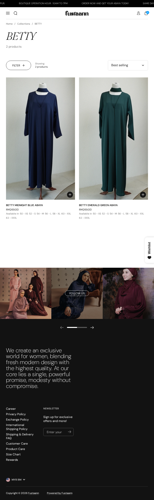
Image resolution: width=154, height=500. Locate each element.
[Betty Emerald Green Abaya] (113, 138)
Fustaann (33, 493)
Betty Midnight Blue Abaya (24, 205)
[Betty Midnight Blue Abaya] (40, 138)
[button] (15, 13)
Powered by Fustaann (59, 493)
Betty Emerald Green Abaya (98, 205)
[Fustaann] (77, 13)
